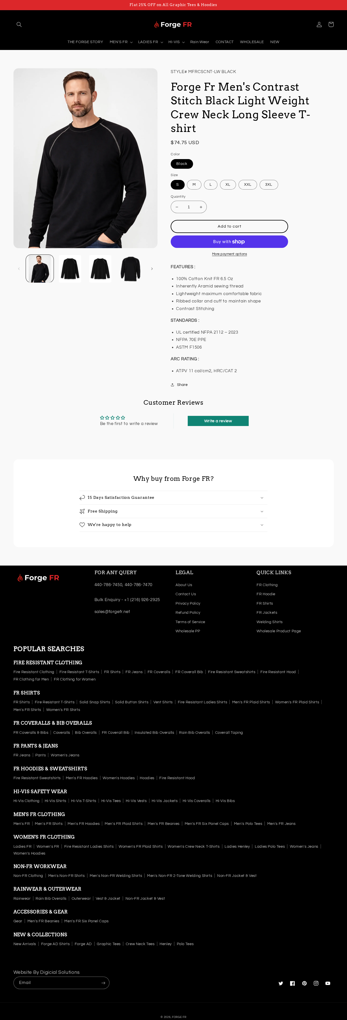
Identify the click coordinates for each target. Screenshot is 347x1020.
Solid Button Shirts (131, 702)
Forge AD (83, 944)
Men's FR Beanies (164, 824)
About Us (184, 585)
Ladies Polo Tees (270, 846)
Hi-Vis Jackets (165, 801)
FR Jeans (134, 672)
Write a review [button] (218, 421)
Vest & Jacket (108, 898)
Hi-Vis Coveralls (197, 801)
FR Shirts (265, 603)
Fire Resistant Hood (278, 672)
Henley (166, 944)
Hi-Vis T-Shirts (83, 801)
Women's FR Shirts (63, 710)
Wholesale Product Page (279, 631)
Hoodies (147, 778)
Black (181, 164)
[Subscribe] (103, 983)
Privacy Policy (188, 603)
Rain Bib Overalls (194, 733)
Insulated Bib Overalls (154, 733)
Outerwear (81, 898)
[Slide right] (151, 268)
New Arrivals (24, 944)
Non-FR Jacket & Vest (237, 876)
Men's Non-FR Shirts (66, 876)
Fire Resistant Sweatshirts (231, 672)
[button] (19, 24)
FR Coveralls (159, 672)
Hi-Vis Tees (111, 801)
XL (228, 184)
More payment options (229, 254)
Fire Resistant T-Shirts (79, 672)
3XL (268, 184)
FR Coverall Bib (189, 672)
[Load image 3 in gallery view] (100, 269)
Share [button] (182, 385)
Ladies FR (22, 846)
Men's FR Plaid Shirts (251, 702)
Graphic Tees (109, 944)
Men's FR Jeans (281, 824)
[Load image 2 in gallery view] (70, 269)
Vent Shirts (163, 702)
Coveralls (61, 733)
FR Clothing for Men (31, 679)
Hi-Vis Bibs (225, 801)
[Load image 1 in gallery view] (40, 269)
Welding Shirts (270, 622)
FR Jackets (267, 613)
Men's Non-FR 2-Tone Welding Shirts (179, 876)
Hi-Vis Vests (136, 801)
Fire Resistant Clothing (34, 672)
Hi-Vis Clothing (26, 801)
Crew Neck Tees (140, 944)
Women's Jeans (65, 755)
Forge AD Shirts (55, 944)
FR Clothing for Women (75, 679)
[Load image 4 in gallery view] (131, 269)
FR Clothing (267, 585)
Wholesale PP (188, 631)
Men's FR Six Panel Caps (207, 824)
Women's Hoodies (119, 778)
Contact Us (186, 594)
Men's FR (21, 824)
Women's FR (48, 846)
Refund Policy (188, 613)
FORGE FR (179, 1017)
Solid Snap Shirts (95, 702)
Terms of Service (190, 622)
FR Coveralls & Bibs (31, 733)
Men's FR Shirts (27, 710)
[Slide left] (19, 268)
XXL (247, 184)
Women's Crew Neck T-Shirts (193, 846)
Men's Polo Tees (248, 824)
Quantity (178, 196)
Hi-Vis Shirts (55, 801)
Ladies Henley (237, 846)
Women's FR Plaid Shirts (297, 702)
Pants (40, 755)
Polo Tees (185, 944)
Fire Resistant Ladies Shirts (202, 702)
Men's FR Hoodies (82, 778)
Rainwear (22, 898)
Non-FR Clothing (28, 876)
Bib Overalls (86, 733)
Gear (18, 921)
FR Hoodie (266, 594)
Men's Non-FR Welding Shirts (116, 876)
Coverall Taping (229, 733)
